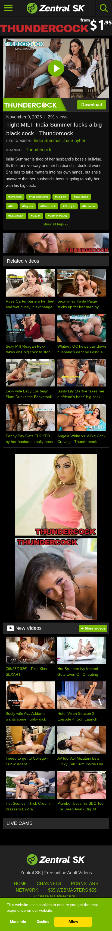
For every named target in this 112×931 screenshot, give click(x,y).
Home (20, 883)
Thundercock (38, 149)
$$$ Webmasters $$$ (72, 890)
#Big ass (27, 206)
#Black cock (48, 206)
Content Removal (56, 896)
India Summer (47, 140)
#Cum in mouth (57, 215)
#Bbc (11, 206)
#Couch (36, 215)
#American (15, 196)
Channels (49, 883)
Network (27, 890)
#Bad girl (60, 196)
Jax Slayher (74, 140)
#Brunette (88, 206)
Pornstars (84, 883)
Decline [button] (43, 922)
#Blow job (69, 206)
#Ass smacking (38, 196)
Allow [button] (73, 922)
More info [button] (18, 922)
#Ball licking (81, 196)
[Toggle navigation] (8, 8)
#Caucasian (15, 215)
